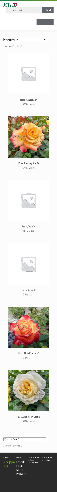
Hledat (48, 10)
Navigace (46, 21)
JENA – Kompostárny (10, 5)
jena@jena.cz (9, 464)
